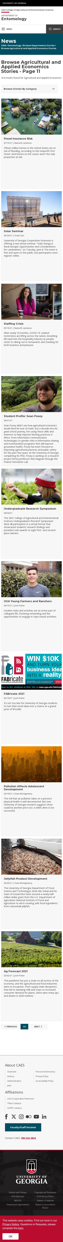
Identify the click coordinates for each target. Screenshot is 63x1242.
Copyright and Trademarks (45, 1192)
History (10, 1076)
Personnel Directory (45, 1071)
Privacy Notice (10, 1224)
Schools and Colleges (18, 1192)
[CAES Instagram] (21, 1117)
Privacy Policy (42, 1076)
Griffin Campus (14, 1107)
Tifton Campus (14, 1103)
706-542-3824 (28, 1138)
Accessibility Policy (44, 1080)
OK (10, 1236)
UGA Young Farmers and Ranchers (28, 601)
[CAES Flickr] (28, 1117)
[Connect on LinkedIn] (44, 1117)
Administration (14, 1080)
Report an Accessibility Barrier (45, 1206)
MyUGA (17, 1200)
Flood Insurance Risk (18, 138)
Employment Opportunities (18, 1204)
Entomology (14, 45)
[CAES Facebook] (6, 1117)
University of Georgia (14, 3)
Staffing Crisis (13, 323)
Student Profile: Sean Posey (23, 416)
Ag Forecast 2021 (16, 971)
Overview (11, 1071)
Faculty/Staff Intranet (23, 1127)
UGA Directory (17, 1196)
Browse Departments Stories (38, 45)
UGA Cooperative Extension (20, 1098)
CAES (3, 45)
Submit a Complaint (45, 1200)
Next (37, 1026)
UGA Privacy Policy (45, 1196)
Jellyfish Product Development (25, 878)
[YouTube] (36, 1117)
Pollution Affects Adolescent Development (24, 788)
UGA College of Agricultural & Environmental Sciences (27, 10)
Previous (12, 1026)
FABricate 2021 (14, 693)
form (20, 1228)
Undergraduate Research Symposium (30, 508)
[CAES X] (14, 1117)
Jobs (9, 1085)
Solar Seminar (13, 231)
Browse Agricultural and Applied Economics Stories (28, 48)
